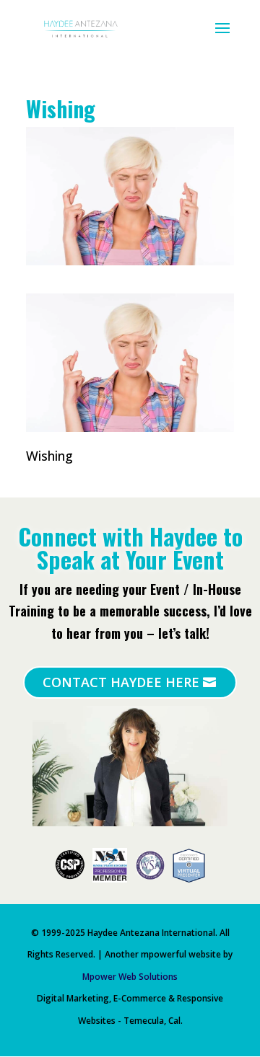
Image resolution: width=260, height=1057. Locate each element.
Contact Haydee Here (121, 682)
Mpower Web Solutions (130, 976)
